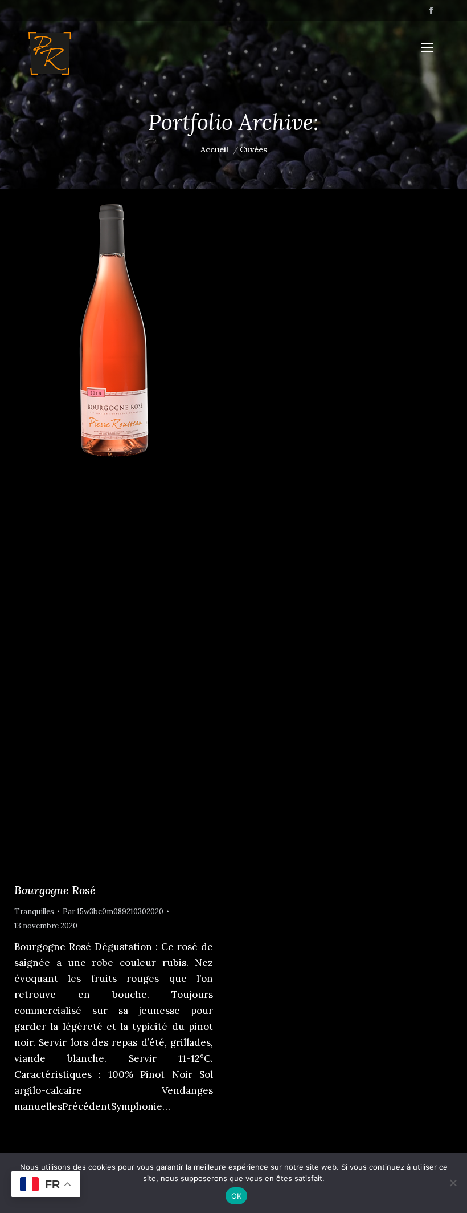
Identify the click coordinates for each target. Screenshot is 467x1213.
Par (113, 911)
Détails (129, 529)
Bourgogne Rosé (55, 890)
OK (236, 1195)
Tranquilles (34, 911)
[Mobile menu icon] (427, 47)
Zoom (98, 529)
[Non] (452, 1182)
